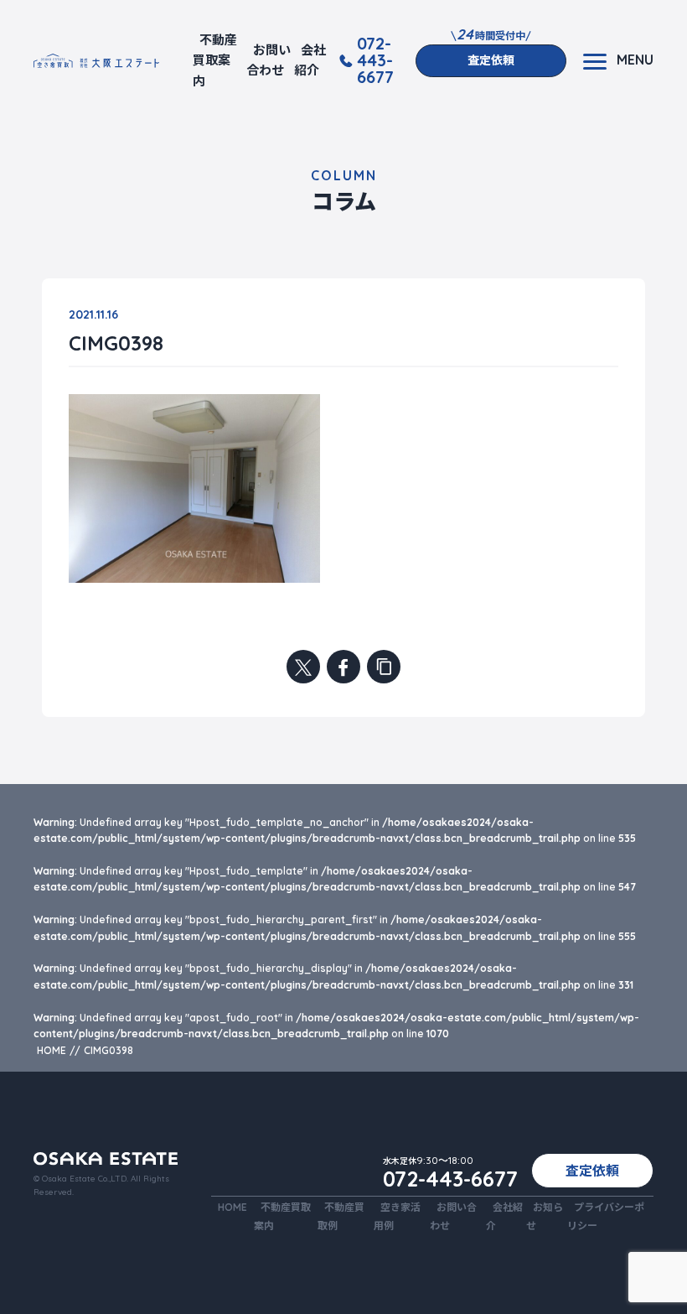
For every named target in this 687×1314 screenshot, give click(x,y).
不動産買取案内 (215, 60)
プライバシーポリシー (605, 1216)
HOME (232, 1207)
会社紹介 (310, 60)
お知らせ (544, 1216)
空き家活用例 (397, 1216)
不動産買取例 (341, 1216)
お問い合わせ (268, 60)
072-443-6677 (375, 60)
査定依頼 (490, 60)
